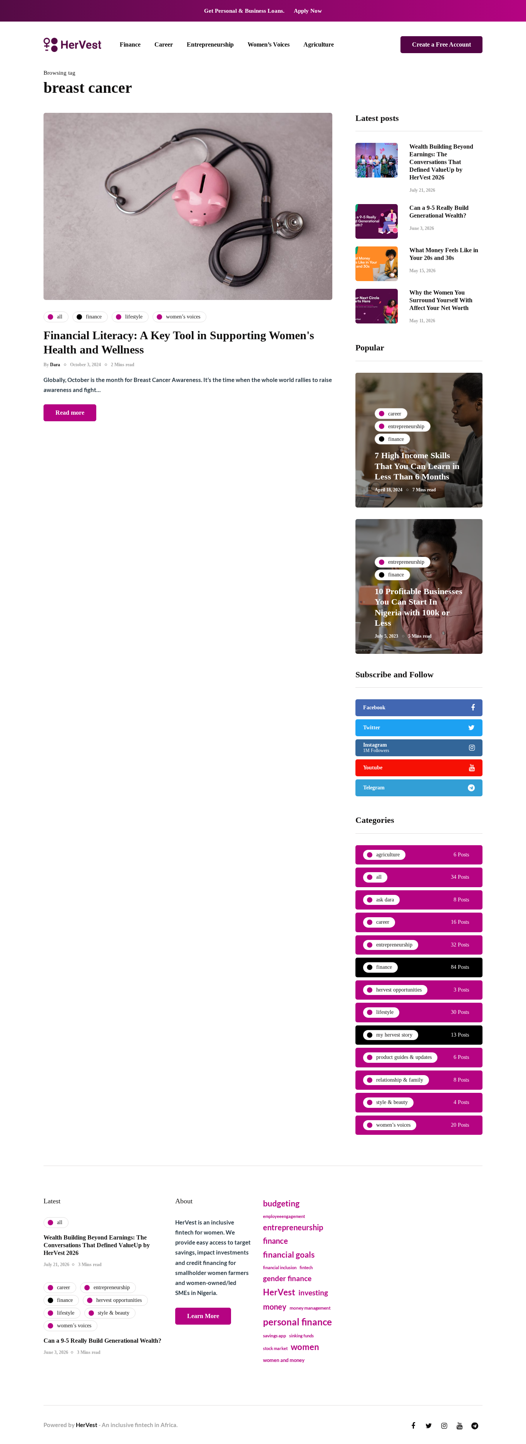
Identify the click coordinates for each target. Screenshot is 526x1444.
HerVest (279, 1292)
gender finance (287, 1278)
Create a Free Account (441, 44)
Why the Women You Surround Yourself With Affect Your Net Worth (440, 300)
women (305, 1347)
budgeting (281, 1203)
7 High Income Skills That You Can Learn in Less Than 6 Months (417, 466)
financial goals (289, 1255)
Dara (55, 364)
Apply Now (308, 11)
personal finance (297, 1321)
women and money (284, 1360)
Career (163, 44)
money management (310, 1308)
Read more (69, 412)
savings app (274, 1335)
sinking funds (301, 1335)
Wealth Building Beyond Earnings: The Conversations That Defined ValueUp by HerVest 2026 (441, 162)
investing (313, 1292)
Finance (130, 44)
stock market (275, 1348)
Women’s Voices (269, 44)
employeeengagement (284, 1216)
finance (275, 1240)
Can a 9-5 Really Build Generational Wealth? (102, 1340)
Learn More (203, 1316)
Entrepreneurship (210, 44)
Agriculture (318, 44)
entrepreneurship (293, 1227)
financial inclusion (280, 1267)
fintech (306, 1267)
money (274, 1306)
